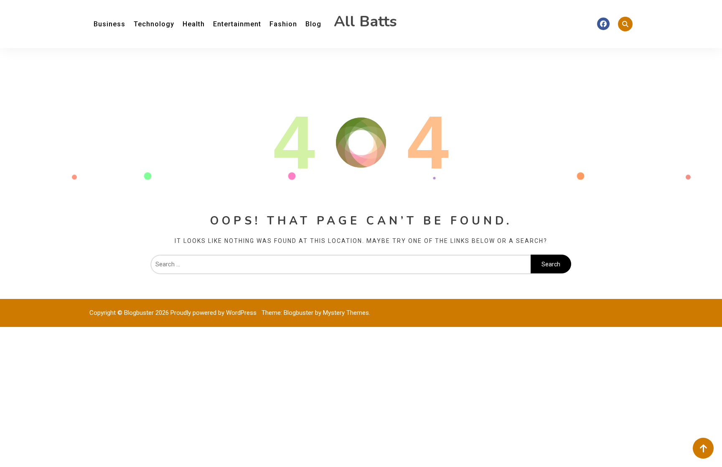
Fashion (283, 24)
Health (194, 24)
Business (109, 24)
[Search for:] (341, 264)
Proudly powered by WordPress (214, 312)
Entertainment (237, 24)
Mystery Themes (346, 312)
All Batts (365, 21)
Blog (313, 24)
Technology (154, 24)
